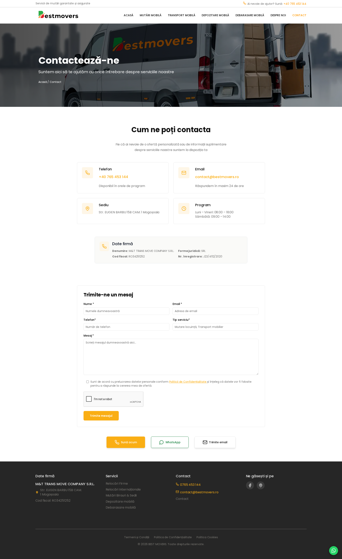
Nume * (89, 304)
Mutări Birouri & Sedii (121, 495)
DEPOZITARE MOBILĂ (215, 15)
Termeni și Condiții (136, 537)
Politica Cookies (207, 537)
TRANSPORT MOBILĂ (181, 15)
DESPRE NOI (278, 15)
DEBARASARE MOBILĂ (250, 15)
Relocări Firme (117, 483)
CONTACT (299, 15)
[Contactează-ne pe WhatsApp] (333, 550)
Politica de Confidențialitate (173, 537)
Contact (182, 499)
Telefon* (90, 320)
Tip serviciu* (181, 320)
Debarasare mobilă (121, 507)
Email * (177, 304)
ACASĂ (128, 15)
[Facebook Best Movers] (250, 485)
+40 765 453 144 (295, 4)
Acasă (42, 82)
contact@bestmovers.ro (217, 176)
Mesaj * (89, 336)
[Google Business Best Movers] (261, 485)
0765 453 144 (190, 484)
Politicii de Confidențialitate (188, 382)
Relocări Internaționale (123, 489)
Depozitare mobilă (120, 501)
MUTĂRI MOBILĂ (151, 15)
